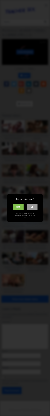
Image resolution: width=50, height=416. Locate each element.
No (32, 207)
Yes (18, 207)
